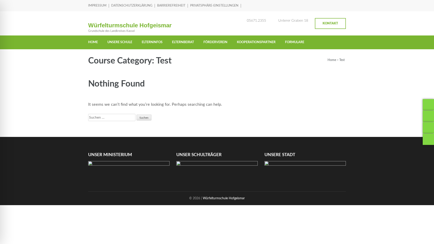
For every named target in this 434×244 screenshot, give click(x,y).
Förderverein (215, 42)
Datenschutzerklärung (131, 5)
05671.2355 (256, 20)
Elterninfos (152, 42)
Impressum (97, 5)
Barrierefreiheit (171, 5)
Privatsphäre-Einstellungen (214, 5)
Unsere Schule (119, 42)
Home (93, 42)
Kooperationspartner (256, 42)
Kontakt (330, 23)
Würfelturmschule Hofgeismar (130, 25)
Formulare (294, 42)
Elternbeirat (183, 42)
